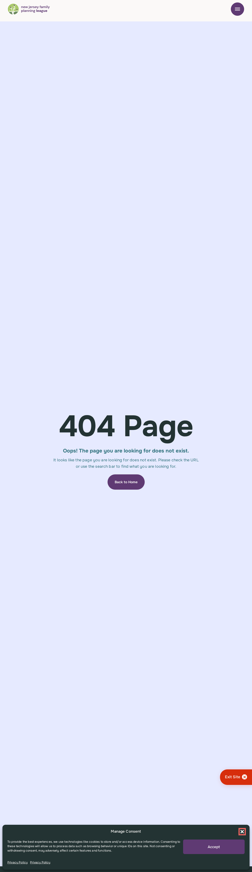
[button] (242, 831)
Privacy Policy (17, 862)
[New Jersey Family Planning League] (29, 9)
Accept (214, 846)
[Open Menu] (237, 9)
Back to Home (126, 482)
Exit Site (232, 776)
